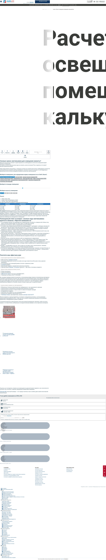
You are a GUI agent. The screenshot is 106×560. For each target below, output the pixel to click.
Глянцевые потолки (39, 479)
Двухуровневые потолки (40, 483)
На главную (4, 488)
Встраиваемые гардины (7, 521)
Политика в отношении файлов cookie (11, 475)
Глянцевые (5, 547)
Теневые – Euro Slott (7, 512)
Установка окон (69, 470)
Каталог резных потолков (8, 553)
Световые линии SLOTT (7, 508)
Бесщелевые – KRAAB (7, 516)
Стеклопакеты (69, 471)
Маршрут (102, 1)
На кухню (4, 530)
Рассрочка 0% (5, 497)
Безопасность (5, 542)
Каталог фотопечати (7, 552)
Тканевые (5, 550)
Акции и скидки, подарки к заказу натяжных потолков (13, 496)
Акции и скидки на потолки (40, 476)
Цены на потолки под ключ (8, 491)
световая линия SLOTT (28, 294)
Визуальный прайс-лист (7, 494)
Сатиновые (5, 549)
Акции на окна (69, 468)
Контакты (6, 470)
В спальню (5, 529)
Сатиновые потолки (39, 482)
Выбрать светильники (6, 540)
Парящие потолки (38, 472)
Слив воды (4, 538)
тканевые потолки (12, 259)
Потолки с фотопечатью (40, 471)
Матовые (4, 546)
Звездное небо (6, 527)
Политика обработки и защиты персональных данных (14, 474)
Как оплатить (5, 498)
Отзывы (4, 544)
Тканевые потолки (39, 478)
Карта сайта (6, 472)
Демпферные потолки (7, 513)
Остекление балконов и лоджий (9, 557)
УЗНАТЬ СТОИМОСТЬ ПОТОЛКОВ (48, 146)
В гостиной (5, 533)
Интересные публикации (7, 554)
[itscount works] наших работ (7, 489)
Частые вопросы (38, 484)
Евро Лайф (44, 9)
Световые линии (6, 294)
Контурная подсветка (7, 505)
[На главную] (30, 5)
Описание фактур (6, 551)
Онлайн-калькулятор (7, 493)
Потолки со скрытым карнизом (41, 474)
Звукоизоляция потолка (7, 525)
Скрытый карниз (6, 522)
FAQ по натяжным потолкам (8, 541)
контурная (16, 267)
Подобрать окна (6, 556)
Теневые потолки (38, 475)
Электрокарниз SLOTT (7, 526)
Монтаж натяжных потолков (8, 543)
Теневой (4, 264)
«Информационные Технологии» (99, 486)
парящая (11, 267)
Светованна (5, 507)
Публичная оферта (7, 471)
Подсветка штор (6, 504)
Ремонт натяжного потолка (8, 539)
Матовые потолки (38, 480)
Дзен (97, 1)
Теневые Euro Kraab (7, 511)
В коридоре (5, 534)
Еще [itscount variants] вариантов (9, 519)
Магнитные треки (6, 273)
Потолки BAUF (6, 517)
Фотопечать (5, 524)
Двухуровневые (6, 518)
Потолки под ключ (39, 470)
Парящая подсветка (7, 503)
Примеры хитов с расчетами (8, 492)
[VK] (94, 2)
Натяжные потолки (51, 9)
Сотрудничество (7, 468)
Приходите (2, 391)
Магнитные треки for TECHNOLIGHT (10, 509)
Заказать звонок (4, 167)
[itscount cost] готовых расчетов (8, 495)
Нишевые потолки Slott (7, 514)
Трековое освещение (7, 502)
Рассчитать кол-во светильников (9, 537)
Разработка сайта (84, 486)
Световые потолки (6, 506)
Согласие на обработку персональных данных (13, 476)
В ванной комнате (6, 535)
